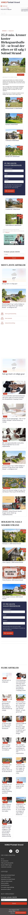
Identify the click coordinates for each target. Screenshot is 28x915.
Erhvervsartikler (5, 883)
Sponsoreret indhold (6, 889)
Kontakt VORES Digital (6, 865)
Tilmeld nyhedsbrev (20, 912)
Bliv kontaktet (10, 191)
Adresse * (6, 179)
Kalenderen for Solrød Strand (8, 879)
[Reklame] (14, 239)
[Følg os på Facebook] (10, 851)
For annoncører (4, 861)
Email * (6, 173)
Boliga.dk (7, 232)
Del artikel (20, 74)
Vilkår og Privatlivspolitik (7, 863)
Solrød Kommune (5, 885)
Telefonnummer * (8, 168)
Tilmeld (14, 258)
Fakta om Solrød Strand (6, 881)
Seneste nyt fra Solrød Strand (8, 875)
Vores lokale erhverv (6, 877)
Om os (2, 859)
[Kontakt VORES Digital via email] (17, 851)
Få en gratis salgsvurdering (7, 887)
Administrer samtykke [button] (6, 867)
